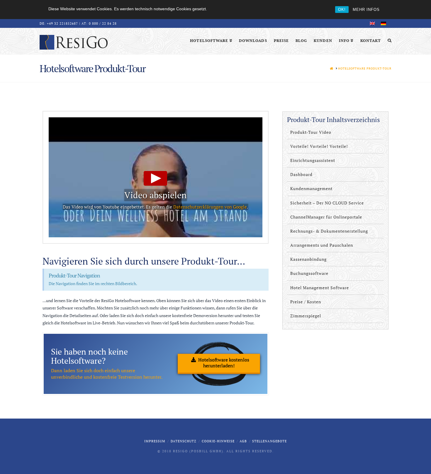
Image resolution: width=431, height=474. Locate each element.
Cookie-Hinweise (218, 441)
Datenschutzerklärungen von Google (210, 207)
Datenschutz (183, 441)
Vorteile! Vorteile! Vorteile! (319, 146)
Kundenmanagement (311, 188)
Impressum (154, 441)
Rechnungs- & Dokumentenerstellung (329, 231)
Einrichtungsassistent (312, 160)
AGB (243, 441)
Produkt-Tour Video (310, 132)
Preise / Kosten (305, 301)
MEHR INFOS (366, 9)
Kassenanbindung (308, 259)
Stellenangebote (269, 441)
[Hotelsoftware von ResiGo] (74, 42)
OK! (342, 9)
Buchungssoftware (309, 273)
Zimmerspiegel (305, 316)
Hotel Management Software (319, 287)
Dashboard (301, 174)
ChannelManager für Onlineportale (326, 217)
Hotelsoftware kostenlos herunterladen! (223, 362)
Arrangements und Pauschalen (321, 245)
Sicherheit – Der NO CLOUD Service (327, 203)
